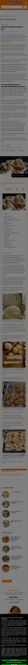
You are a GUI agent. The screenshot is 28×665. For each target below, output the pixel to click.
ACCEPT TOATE (14, 660)
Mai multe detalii (5, 626)
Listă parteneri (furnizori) (6, 657)
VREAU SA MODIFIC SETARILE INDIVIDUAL (14, 662)
